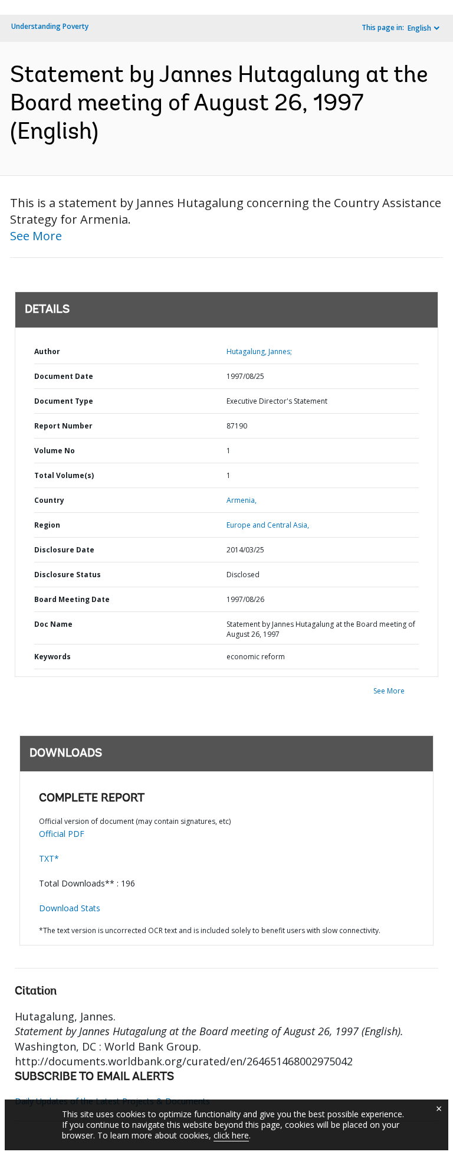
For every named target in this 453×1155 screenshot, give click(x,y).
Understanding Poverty (49, 26)
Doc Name (53, 624)
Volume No (54, 451)
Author (47, 351)
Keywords (52, 657)
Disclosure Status (67, 575)
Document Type (63, 401)
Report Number (63, 426)
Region (47, 525)
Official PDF (61, 833)
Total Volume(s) (64, 475)
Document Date (63, 376)
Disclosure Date (64, 550)
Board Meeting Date (72, 599)
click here (231, 1135)
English (419, 28)
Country (49, 500)
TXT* (49, 858)
